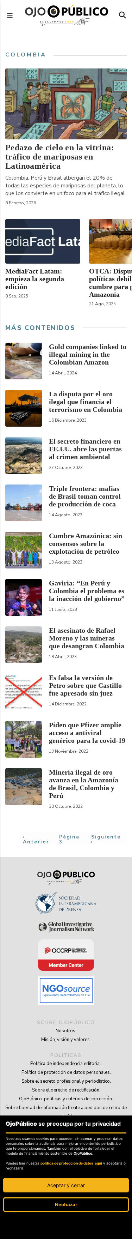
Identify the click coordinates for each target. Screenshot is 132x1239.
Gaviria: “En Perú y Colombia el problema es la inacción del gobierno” (87, 590)
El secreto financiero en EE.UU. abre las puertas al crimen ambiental (85, 449)
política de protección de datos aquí (71, 1163)
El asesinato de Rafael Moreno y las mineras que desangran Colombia (86, 638)
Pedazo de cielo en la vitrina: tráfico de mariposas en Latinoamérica (59, 156)
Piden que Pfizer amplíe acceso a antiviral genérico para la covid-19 (87, 732)
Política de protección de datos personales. (66, 1072)
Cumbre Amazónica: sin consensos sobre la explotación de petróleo (85, 543)
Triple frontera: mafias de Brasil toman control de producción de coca (85, 496)
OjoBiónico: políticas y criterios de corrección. (66, 1099)
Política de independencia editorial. (66, 1063)
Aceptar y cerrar (66, 1185)
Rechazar (66, 1204)
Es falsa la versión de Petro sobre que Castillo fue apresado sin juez (85, 685)
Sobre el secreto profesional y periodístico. (66, 1081)
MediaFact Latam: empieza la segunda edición (34, 278)
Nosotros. (66, 1031)
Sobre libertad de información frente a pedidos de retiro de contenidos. (66, 1112)
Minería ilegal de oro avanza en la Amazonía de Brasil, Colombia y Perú (83, 783)
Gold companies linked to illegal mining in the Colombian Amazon (87, 354)
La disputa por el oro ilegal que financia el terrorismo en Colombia (85, 401)
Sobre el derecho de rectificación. (66, 1090)
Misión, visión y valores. (66, 1039)
